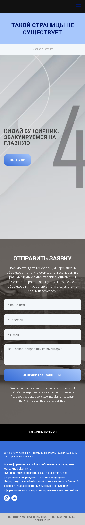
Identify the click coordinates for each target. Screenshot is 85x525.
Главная (36, 49)
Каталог (48, 49)
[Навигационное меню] (78, 6)
